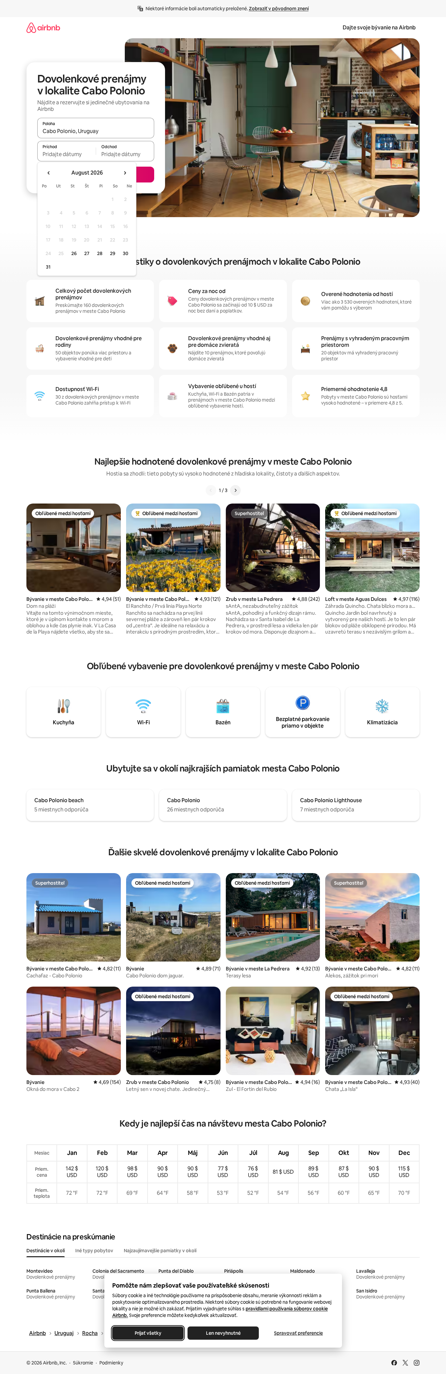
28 (99, 253)
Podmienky (111, 1363)
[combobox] (96, 131)
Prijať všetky (147, 1333)
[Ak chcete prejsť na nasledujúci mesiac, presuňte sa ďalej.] (125, 173)
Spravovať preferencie (298, 1333)
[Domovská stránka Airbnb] (43, 27)
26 (74, 253)
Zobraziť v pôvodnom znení (279, 9)
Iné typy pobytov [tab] (94, 1251)
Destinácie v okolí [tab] (45, 1251)
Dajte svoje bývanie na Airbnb (379, 27)
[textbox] (66, 154)
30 (125, 253)
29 (112, 253)
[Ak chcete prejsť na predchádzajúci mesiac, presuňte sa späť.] (49, 173)
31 (48, 267)
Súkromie (83, 1363)
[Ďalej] (235, 490)
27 (86, 253)
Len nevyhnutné (223, 1333)
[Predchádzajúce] (211, 490)
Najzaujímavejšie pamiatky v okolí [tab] (160, 1251)
